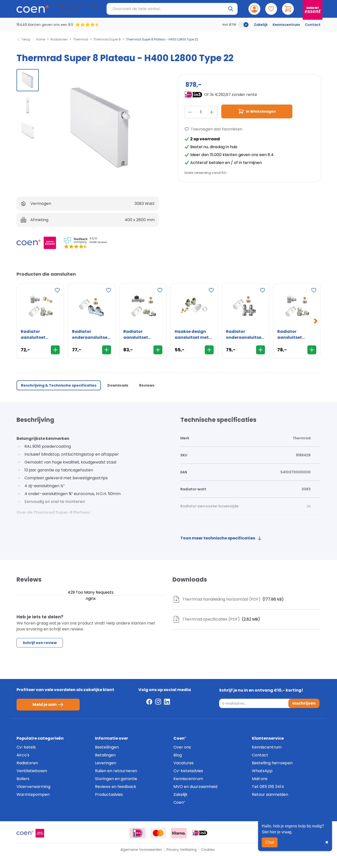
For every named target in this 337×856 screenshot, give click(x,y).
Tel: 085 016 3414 (268, 786)
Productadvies (109, 794)
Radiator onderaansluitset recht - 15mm (244, 334)
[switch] (243, 25)
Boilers (23, 779)
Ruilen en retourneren (116, 771)
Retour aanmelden (270, 794)
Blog (177, 755)
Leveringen (105, 763)
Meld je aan (45, 704)
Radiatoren (59, 39)
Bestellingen (107, 747)
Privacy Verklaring (182, 849)
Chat (269, 842)
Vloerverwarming (33, 786)
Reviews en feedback (115, 786)
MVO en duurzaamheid (195, 786)
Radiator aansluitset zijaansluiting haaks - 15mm (292, 334)
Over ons (182, 747)
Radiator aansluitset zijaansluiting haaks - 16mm (35, 334)
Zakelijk (261, 24)
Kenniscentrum (286, 24)
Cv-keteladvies (188, 771)
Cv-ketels (26, 747)
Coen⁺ (179, 802)
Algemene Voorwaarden (141, 849)
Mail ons (259, 779)
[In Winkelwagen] (55, 349)
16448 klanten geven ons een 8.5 (45, 24)
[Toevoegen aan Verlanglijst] (57, 290)
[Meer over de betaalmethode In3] (199, 833)
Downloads (117, 385)
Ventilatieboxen (32, 771)
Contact (312, 24)
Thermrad (80, 39)
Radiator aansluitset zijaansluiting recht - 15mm (138, 334)
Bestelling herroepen (272, 763)
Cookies (208, 849)
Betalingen (105, 755)
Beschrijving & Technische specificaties (58, 385)
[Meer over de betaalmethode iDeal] (137, 833)
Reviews (146, 385)
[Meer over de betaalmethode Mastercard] (158, 833)
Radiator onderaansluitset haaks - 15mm (90, 334)
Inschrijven (304, 703)
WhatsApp (262, 771)
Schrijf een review (40, 642)
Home (40, 39)
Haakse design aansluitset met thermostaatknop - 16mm (194, 334)
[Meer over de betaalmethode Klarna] (179, 833)
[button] (28, 80)
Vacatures (183, 763)
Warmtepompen (33, 794)
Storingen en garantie (116, 779)
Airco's (23, 755)
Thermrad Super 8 (107, 39)
